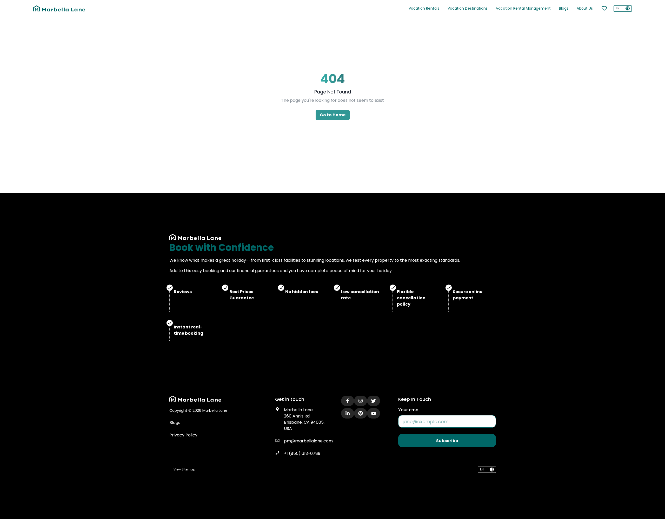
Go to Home (332, 115)
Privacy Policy (183, 435)
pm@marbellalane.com (308, 441)
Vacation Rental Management (523, 8)
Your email (409, 410)
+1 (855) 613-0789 (302, 453)
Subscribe (447, 441)
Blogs (563, 8)
